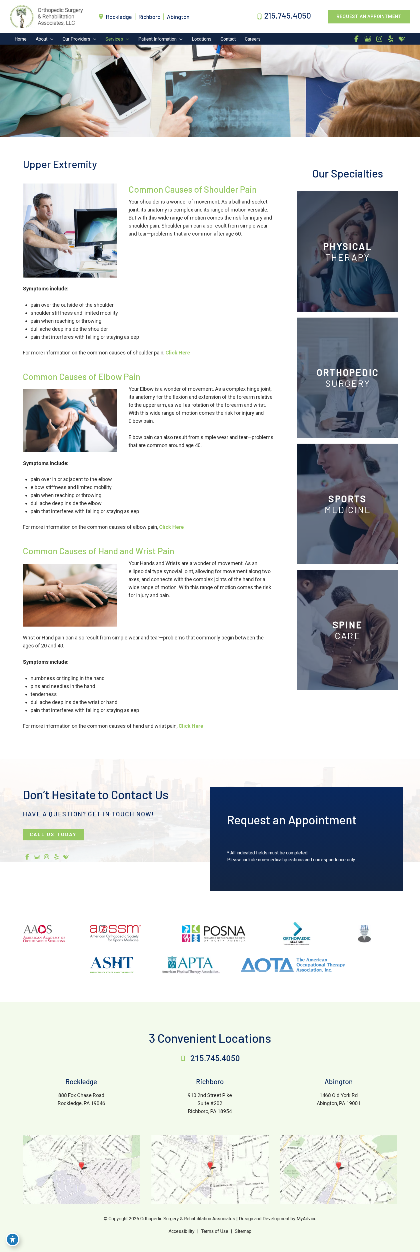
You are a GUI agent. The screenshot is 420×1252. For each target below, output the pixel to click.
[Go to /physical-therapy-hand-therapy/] (347, 251)
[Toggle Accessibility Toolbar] (12, 1239)
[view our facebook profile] (356, 39)
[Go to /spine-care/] (347, 630)
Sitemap (243, 1231)
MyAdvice (306, 1218)
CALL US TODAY (53, 834)
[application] (50, 39)
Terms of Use (214, 1231)
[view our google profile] (368, 39)
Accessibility (182, 1231)
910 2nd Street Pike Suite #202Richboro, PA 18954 (210, 1103)
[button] (369, 16)
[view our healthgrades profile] (402, 39)
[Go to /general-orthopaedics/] (347, 378)
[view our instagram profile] (379, 39)
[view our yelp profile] (390, 39)
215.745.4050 (215, 1058)
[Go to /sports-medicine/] (347, 504)
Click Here (177, 353)
